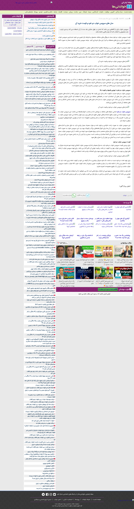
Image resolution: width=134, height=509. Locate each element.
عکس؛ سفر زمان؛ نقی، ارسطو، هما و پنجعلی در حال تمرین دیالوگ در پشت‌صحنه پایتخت (41, 114)
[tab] (50, 46)
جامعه (55, 12)
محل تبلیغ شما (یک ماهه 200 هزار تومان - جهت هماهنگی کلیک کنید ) (13, 22)
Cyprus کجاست (18, 31)
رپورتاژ (36, 12)
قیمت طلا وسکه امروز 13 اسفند (46, 173)
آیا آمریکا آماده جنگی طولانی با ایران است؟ (43, 478)
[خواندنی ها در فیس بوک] (47, 495)
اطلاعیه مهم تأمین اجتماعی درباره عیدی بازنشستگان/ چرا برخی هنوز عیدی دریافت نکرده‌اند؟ (40, 65)
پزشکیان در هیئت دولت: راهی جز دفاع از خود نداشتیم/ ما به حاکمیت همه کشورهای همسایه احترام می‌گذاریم (40, 70)
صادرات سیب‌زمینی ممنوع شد (46, 163)
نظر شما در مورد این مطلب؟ (107, 289)
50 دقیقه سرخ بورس (48, 471)
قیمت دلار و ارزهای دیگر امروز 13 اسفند (44, 180)
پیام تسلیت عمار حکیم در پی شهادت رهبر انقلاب (41, 435)
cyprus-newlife (12, 28)
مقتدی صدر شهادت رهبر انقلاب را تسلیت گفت (42, 402)
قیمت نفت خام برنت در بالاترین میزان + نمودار (42, 166)
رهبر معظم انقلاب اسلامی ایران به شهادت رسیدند (41, 476)
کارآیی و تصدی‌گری (49, 468)
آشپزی (112, 12)
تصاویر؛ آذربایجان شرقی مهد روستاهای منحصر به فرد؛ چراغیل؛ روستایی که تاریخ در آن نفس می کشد (41, 296)
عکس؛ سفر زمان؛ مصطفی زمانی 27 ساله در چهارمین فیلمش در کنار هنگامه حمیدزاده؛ (41, 354)
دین (80, 12)
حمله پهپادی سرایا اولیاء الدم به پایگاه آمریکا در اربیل (41, 452)
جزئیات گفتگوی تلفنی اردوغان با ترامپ (44, 350)
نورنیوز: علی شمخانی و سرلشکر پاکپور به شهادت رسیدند (39, 412)
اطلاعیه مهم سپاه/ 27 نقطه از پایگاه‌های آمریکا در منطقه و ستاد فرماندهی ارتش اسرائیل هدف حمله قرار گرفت (40, 455)
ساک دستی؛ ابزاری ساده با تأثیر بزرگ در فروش (41, 20)
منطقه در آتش (50, 481)
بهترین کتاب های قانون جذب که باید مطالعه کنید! (40, 28)
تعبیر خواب (57, 499)
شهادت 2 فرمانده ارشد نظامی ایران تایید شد (43, 421)
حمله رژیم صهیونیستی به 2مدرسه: (45, 488)
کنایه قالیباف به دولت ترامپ (47, 62)
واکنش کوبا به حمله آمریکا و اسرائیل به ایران (43, 445)
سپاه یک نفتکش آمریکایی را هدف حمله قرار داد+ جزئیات (39, 92)
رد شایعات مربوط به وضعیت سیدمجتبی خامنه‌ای (41, 151)
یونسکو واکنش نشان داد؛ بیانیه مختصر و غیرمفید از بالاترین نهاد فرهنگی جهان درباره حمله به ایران (41, 147)
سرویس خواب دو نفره (123, 112)
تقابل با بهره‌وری (50, 466)
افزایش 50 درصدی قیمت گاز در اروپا (45, 161)
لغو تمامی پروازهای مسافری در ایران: (45, 483)
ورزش (70, 12)
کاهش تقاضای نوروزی (48, 463)
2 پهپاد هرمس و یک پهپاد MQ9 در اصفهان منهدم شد (40, 132)
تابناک (124, 195)
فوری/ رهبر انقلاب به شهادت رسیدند (44, 385)
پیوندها (77, 499)
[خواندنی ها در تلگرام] (43, 495)
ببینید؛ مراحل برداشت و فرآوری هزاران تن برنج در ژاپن (40, 252)
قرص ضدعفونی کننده (48, 36)
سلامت (76, 12)
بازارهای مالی (29, 12)
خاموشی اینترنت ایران (48, 486)
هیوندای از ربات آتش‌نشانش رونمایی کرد (43, 122)
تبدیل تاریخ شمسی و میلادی (42, 499)
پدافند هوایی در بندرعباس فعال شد (45, 423)
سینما (89, 12)
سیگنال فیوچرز (8, 34)
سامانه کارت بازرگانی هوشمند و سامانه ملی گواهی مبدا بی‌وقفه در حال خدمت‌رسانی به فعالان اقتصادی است (40, 126)
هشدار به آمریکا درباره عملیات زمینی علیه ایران (42, 59)
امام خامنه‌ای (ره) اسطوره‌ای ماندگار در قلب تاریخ (42, 158)
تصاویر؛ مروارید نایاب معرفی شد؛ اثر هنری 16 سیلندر (40, 281)
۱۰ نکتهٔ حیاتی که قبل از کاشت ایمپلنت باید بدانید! (40, 22)
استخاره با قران (68, 499)
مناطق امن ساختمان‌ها (48, 473)
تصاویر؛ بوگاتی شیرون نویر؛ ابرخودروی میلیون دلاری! (40, 288)
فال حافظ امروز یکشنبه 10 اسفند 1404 (44, 304)
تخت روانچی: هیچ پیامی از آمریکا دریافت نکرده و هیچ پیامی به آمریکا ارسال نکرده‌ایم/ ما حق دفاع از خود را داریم (40, 95)
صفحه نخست (128, 12)
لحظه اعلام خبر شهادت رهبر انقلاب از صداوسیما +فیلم (40, 388)
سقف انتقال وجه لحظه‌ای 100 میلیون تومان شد (42, 274)
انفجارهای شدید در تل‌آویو (47, 117)
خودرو (41, 12)
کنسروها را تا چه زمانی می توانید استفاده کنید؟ (42, 182)
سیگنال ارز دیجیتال (17, 34)
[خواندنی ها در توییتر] (54, 495)
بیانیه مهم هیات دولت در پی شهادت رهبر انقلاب (41, 399)
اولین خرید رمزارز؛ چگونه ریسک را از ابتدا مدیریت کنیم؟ (40, 215)
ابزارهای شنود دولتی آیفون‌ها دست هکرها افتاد (42, 129)
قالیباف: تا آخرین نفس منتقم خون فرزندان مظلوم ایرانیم (40, 156)
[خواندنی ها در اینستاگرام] (51, 495)
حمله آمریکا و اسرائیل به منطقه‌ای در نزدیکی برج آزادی (40, 271)
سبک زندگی (119, 12)
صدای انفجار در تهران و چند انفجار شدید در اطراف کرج (40, 245)
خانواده (101, 12)
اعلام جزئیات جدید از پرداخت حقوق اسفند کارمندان (41, 185)
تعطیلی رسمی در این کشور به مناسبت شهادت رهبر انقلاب (39, 442)
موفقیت (107, 12)
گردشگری (95, 12)
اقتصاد (60, 12)
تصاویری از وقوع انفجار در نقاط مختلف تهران (42, 269)
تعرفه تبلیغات (86, 499)
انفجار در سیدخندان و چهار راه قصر (45, 266)
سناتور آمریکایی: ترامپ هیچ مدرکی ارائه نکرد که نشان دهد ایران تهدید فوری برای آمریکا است (39, 382)
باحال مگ (19, 28)
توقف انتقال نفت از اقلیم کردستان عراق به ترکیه (42, 153)
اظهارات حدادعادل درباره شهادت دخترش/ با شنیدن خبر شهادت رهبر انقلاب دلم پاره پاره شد (40, 431)
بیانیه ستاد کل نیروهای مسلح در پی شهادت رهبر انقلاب (40, 404)
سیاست (65, 12)
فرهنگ (85, 12)
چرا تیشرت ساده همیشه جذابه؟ (45, 25)
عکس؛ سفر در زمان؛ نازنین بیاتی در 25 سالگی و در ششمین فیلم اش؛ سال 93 (41, 322)
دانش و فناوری (48, 12)
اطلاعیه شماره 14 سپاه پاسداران (46, 143)
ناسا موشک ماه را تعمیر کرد (47, 120)
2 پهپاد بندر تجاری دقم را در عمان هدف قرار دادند (41, 259)
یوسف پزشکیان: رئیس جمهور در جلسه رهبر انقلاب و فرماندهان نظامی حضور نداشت (41, 263)
